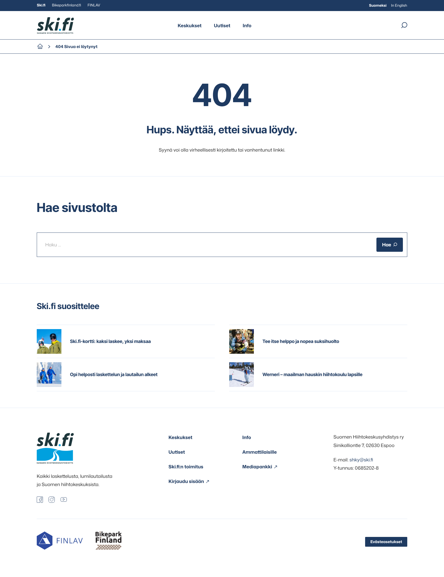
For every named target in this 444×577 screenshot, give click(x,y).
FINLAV (94, 5)
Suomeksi (377, 5)
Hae (386, 244)
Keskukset (190, 25)
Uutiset (222, 25)
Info (247, 25)
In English (399, 5)
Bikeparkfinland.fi (66, 5)
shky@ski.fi (361, 459)
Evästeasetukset (386, 541)
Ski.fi (41, 5)
